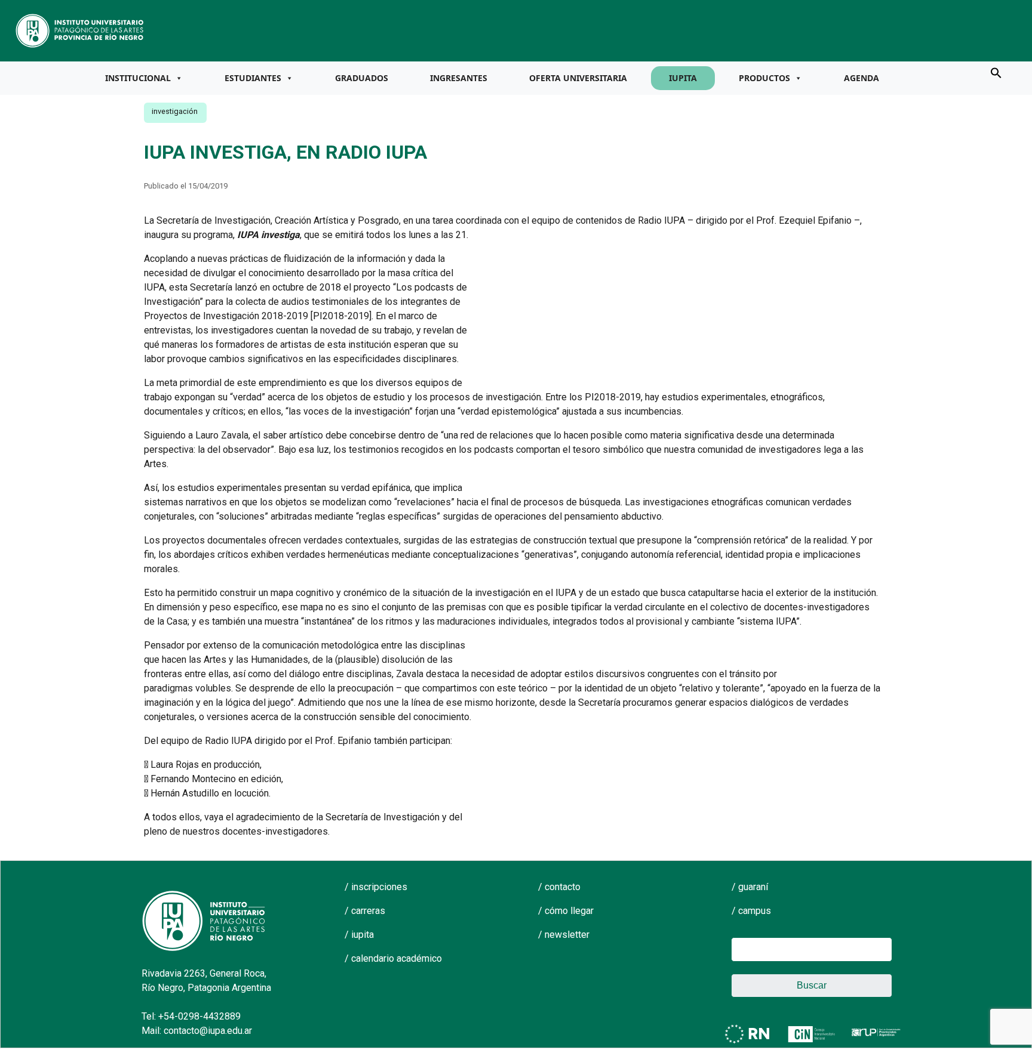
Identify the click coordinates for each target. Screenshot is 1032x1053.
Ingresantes (458, 78)
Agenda (861, 78)
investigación (175, 111)
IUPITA (683, 78)
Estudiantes (253, 78)
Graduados (361, 78)
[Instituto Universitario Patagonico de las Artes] (80, 29)
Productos (764, 78)
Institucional (138, 78)
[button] (996, 72)
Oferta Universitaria (578, 78)
